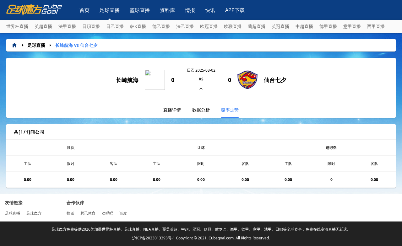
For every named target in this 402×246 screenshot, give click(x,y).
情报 (190, 10)
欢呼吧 (107, 213)
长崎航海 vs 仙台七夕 (76, 45)
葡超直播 (256, 26)
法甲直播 (67, 26)
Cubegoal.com (221, 238)
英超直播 (43, 26)
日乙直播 (115, 26)
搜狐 (70, 213)
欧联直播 (233, 26)
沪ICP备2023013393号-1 (153, 238)
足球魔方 (33, 213)
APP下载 (235, 10)
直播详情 (172, 110)
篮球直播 (140, 10)
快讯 (210, 10)
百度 (123, 213)
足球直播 (110, 10)
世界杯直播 (17, 26)
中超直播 (304, 26)
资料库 (167, 10)
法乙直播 (185, 26)
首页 (84, 10)
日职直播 (91, 26)
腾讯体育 (87, 213)
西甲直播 (376, 26)
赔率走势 (230, 110)
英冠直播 (280, 26)
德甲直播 (328, 26)
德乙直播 (161, 26)
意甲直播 (352, 26)
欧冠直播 (209, 26)
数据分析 (201, 110)
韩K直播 (138, 26)
